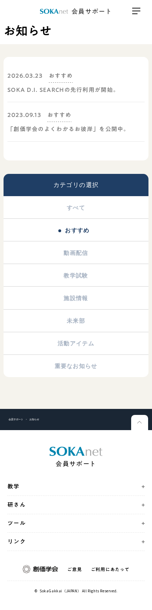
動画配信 (76, 253)
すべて (76, 207)
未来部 (76, 320)
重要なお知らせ (76, 366)
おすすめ (77, 230)
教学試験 (76, 275)
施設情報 (76, 298)
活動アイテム (76, 343)
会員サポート (15, 419)
